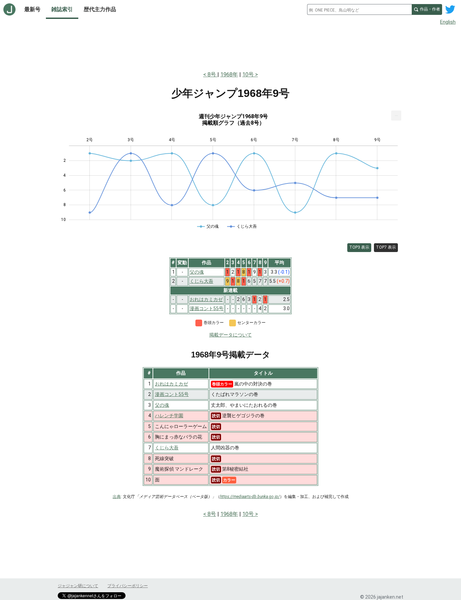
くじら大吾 (167, 447)
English (448, 22)
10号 (248, 74)
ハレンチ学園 (169, 415)
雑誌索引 (62, 9)
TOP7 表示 (386, 247)
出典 (117, 496)
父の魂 (162, 405)
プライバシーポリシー (127, 585)
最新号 (32, 9)
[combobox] (359, 9)
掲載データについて (230, 335)
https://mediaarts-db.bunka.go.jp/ (250, 496)
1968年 (229, 74)
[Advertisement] (230, 47)
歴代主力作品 (100, 9)
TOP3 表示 (359, 247)
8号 (212, 74)
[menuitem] (396, 115)
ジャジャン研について (78, 585)
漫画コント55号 (172, 394)
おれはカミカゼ (171, 383)
